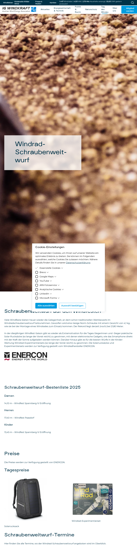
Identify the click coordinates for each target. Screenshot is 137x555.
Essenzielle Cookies (50, 268)
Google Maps (47, 276)
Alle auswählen (46, 305)
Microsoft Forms (48, 298)
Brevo (43, 272)
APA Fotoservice (48, 285)
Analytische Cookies (50, 289)
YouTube (44, 281)
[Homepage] (19, 9)
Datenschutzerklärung (78, 262)
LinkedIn (44, 293)
